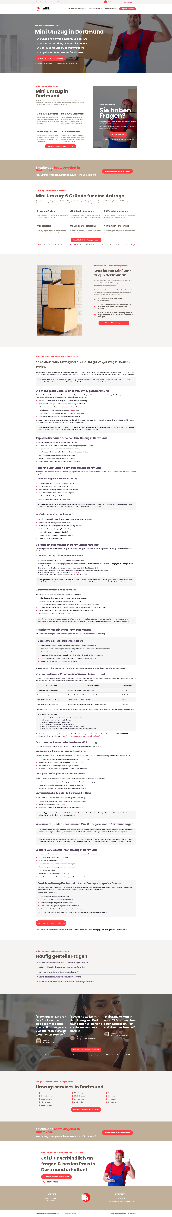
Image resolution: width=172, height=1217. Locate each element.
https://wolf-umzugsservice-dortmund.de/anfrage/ (81, 736)
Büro (40, 861)
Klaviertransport (45, 867)
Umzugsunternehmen (76, 9)
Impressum (122, 1213)
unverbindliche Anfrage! (127, 245)
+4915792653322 (127, 2)
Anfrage (62, 804)
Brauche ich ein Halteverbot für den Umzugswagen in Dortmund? (58, 972)
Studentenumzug (43, 695)
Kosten (76, 572)
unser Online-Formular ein (121, 290)
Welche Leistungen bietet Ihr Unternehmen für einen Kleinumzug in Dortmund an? (63, 962)
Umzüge (71, 410)
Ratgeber (114, 1213)
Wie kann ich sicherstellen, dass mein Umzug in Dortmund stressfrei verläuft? (62, 967)
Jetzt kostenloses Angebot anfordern (51, 923)
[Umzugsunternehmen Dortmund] (44, 8)
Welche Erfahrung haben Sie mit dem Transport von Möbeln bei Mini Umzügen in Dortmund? (66, 981)
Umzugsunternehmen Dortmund (48, 1213)
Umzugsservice (94, 9)
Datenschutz (132, 1213)
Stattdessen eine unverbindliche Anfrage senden (118, 139)
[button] (86, 962)
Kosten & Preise (111, 9)
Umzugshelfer (54, 404)
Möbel (49, 382)
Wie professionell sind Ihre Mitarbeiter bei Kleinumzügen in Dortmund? (60, 976)
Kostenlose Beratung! (107, 105)
